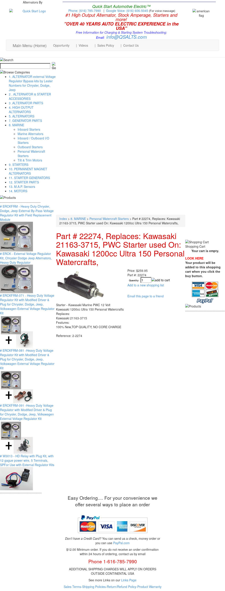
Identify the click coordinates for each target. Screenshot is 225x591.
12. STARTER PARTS (24, 182)
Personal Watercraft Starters (109, 218)
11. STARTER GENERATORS (29, 178)
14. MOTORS (18, 191)
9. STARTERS (18, 164)
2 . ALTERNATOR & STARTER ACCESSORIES (30, 96)
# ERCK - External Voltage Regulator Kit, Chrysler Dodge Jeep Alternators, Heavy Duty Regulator (26, 258)
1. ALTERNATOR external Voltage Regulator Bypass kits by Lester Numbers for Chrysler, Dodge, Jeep (32, 83)
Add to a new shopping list (145, 285)
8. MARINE (16, 125)
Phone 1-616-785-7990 (112, 561)
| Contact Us (130, 45)
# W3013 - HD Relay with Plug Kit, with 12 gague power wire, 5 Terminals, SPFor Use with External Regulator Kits (27, 460)
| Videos (82, 45)
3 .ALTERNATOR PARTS (26, 103)
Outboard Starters (30, 147)
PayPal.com (121, 543)
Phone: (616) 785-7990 (84, 10)
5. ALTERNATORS (21, 116)
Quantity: (134, 280)
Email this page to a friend (145, 296)
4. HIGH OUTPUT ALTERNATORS (21, 109)
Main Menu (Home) (30, 45)
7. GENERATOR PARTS (25, 120)
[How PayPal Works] (113, 535)
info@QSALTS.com (126, 36)
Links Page (128, 580)
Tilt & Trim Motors (30, 160)
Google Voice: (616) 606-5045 (127, 10)
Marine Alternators (30, 134)
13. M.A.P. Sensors (22, 186)
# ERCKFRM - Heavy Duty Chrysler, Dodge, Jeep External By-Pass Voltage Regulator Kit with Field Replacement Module (27, 213)
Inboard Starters (29, 129)
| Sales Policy (104, 45)
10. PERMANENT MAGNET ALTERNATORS (28, 171)
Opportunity (61, 45)
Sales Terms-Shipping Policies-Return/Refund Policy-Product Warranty (112, 586)
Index (63, 218)
